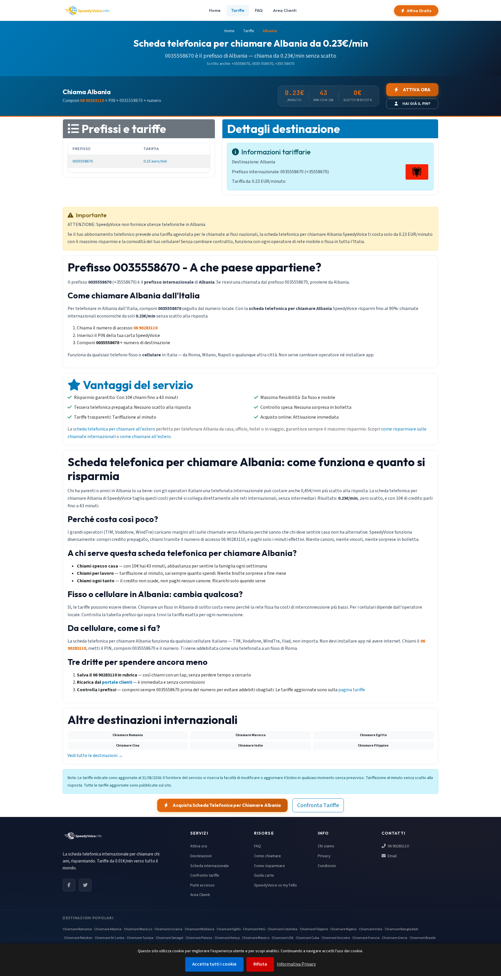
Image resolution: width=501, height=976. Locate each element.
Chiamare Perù (254, 929)
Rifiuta (260, 964)
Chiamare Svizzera (336, 937)
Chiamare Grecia (394, 937)
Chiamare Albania (107, 929)
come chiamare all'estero (145, 436)
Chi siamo (326, 846)
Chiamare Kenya (227, 937)
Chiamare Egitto (229, 929)
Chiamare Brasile (422, 937)
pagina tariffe (351, 690)
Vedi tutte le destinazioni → (95, 755)
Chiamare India (370, 929)
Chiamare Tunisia (140, 937)
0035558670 (82, 161)
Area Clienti (285, 10)
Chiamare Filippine (314, 929)
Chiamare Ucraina (168, 929)
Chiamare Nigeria (343, 929)
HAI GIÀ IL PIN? (416, 103)
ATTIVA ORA (417, 89)
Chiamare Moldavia (199, 929)
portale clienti (117, 682)
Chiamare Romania (77, 929)
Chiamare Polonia (199, 937)
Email (392, 856)
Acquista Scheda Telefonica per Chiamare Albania (227, 805)
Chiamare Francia (366, 937)
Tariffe (237, 10)
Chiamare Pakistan (78, 937)
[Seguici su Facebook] (69, 885)
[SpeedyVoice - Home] (87, 11)
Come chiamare (267, 856)
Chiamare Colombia (282, 929)
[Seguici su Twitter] (85, 885)
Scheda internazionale (209, 866)
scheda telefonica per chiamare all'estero (114, 429)
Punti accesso (202, 885)
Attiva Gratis (419, 10)
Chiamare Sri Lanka (109, 937)
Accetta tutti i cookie (214, 964)
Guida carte (264, 875)
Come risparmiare (269, 866)
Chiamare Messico (255, 937)
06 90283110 (398, 846)
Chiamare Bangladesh (401, 929)
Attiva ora (198, 846)
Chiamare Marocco (138, 929)
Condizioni (327, 866)
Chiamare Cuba (307, 937)
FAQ (259, 10)
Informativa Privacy (296, 964)
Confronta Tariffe (318, 805)
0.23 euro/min (155, 161)
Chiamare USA (282, 937)
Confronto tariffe (204, 875)
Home (215, 10)
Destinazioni (201, 856)
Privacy (324, 856)
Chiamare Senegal (169, 937)
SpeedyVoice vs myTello (275, 885)
